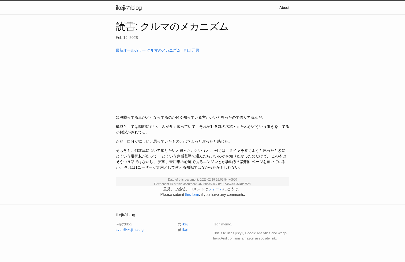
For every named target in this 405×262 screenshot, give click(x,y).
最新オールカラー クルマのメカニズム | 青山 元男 (157, 50)
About (284, 8)
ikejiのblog (129, 7)
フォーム (215, 189)
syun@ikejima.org (129, 230)
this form (192, 195)
